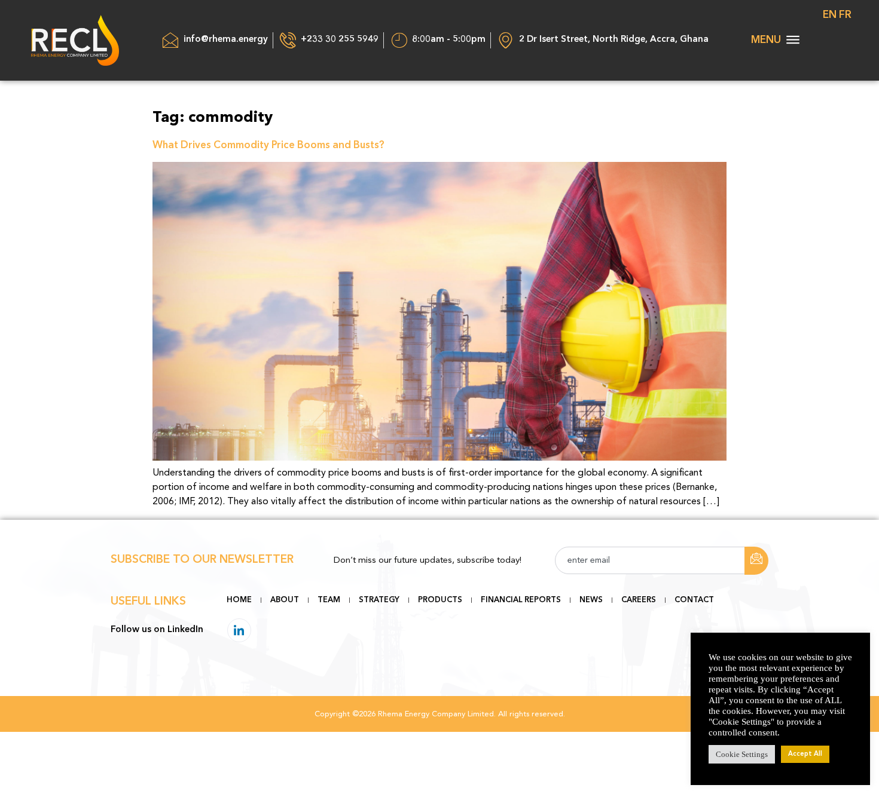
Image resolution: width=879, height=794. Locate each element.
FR (845, 15)
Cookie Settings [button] (742, 754)
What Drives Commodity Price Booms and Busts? (268, 145)
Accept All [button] (805, 754)
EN (830, 15)
